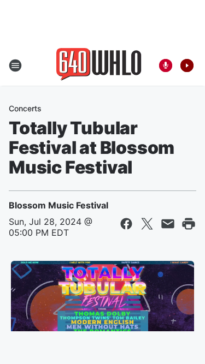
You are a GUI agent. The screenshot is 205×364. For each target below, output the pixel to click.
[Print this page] (188, 223)
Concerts (25, 108)
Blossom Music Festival (58, 205)
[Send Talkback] (165, 65)
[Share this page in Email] (167, 223)
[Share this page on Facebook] (126, 223)
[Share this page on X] (147, 223)
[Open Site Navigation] (15, 65)
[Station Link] (99, 65)
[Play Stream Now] (187, 65)
